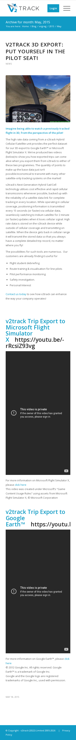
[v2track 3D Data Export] (38, 98)
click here (20, 485)
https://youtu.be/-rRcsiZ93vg (35, 343)
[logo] (31, 8)
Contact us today (16, 294)
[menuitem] (51, 8)
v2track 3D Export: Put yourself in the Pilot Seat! (35, 51)
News (9, 63)
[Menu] (64, 8)
